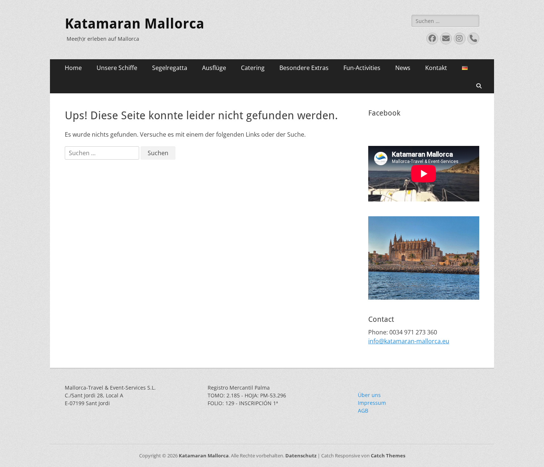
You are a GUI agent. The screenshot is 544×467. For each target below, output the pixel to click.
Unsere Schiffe (117, 68)
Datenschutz (300, 455)
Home (73, 68)
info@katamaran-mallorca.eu (408, 341)
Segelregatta (169, 68)
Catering (253, 68)
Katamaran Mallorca (134, 24)
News (402, 68)
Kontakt (436, 68)
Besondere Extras (304, 68)
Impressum (372, 402)
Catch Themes (388, 455)
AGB (363, 410)
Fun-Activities (361, 68)
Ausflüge (214, 68)
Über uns (369, 394)
